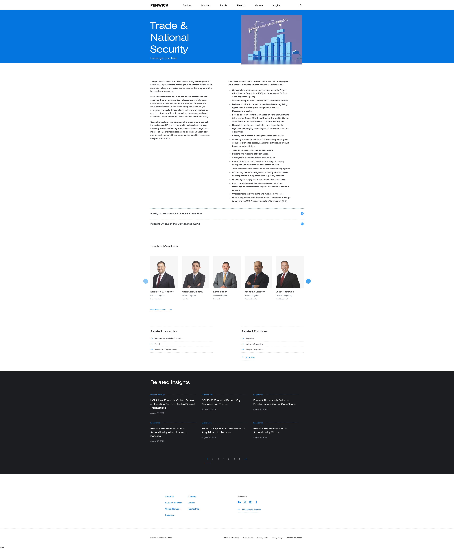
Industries (206, 5)
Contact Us (193, 508)
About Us (241, 5)
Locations (169, 515)
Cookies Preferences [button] (294, 538)
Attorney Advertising (231, 538)
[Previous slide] (145, 281)
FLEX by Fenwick (173, 502)
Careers (259, 5)
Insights (276, 5)
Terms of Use (248, 538)
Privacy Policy (276, 538)
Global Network (172, 508)
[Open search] (301, 5)
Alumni (191, 502)
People (223, 5)
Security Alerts (262, 538)
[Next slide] (308, 281)
